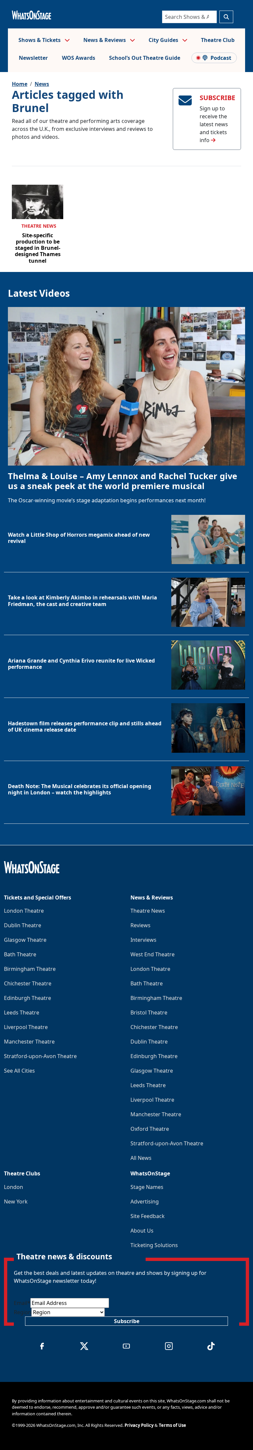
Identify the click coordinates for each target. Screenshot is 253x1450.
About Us (142, 1230)
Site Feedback (147, 1216)
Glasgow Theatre (25, 939)
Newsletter (33, 57)
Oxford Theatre (149, 1128)
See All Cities (19, 1070)
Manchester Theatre (29, 1041)
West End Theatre (152, 954)
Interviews (143, 939)
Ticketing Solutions (154, 1245)
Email (22, 1303)
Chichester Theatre (27, 983)
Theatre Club (218, 40)
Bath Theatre (20, 954)
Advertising (144, 1201)
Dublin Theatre (22, 925)
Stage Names (146, 1187)
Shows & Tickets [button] (40, 40)
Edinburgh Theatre (27, 998)
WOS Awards (78, 57)
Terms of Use (172, 1425)
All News (141, 1158)
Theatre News (38, 226)
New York (16, 1201)
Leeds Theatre (21, 1012)
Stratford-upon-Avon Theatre (40, 1056)
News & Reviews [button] (105, 40)
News (42, 84)
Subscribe (126, 1321)
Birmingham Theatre (30, 969)
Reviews (140, 925)
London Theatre (24, 910)
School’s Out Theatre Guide (144, 57)
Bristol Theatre (148, 1012)
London (13, 1187)
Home (19, 84)
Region (22, 1312)
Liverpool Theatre (26, 1027)
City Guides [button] (164, 40)
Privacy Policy (139, 1425)
